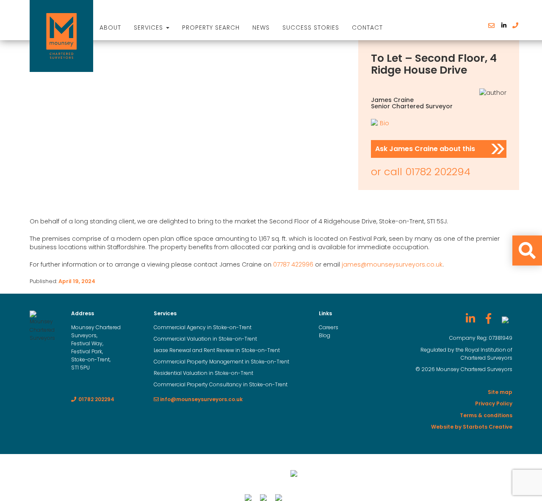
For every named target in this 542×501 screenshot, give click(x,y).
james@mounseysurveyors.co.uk (392, 264)
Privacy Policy (493, 403)
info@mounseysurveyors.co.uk (201, 399)
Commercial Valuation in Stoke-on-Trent (205, 338)
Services (149, 27)
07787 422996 (293, 264)
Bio (384, 123)
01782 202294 (437, 172)
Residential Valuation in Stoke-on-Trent (203, 373)
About (110, 27)
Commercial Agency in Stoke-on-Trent (203, 327)
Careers (328, 327)
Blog (324, 335)
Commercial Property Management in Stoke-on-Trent (221, 361)
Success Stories (310, 27)
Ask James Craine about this (425, 149)
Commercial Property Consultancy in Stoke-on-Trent (221, 384)
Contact (367, 27)
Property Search (211, 27)
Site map (500, 392)
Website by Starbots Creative (471, 426)
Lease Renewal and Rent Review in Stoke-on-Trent (217, 350)
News (261, 27)
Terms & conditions (486, 415)
